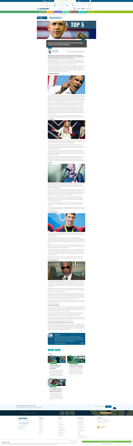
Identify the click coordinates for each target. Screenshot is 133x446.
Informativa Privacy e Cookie (82, 427)
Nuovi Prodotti (60, 422)
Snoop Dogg (57, 67)
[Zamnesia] (46, 9)
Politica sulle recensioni (81, 430)
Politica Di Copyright (81, 435)
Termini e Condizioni (81, 425)
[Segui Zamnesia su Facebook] (18, 426)
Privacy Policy (31, 408)
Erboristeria (40, 424)
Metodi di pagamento (81, 422)
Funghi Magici (41, 427)
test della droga (79, 249)
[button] (50, 52)
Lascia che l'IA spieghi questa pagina (76, 51)
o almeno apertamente (71, 107)
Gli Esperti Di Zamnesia (61, 432)
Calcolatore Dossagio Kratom (101, 422)
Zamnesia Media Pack (61, 429)
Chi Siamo (59, 425)
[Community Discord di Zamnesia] (22, 428)
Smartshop (40, 425)
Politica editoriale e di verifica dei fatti (83, 437)
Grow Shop (40, 429)
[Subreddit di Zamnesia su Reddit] (20, 428)
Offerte (40, 432)
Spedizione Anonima (61, 433)
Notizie (57, 350)
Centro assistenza (80, 419)
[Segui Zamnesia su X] (24, 426)
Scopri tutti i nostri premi (106, 412)
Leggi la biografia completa (60, 343)
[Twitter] (83, 343)
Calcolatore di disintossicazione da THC (102, 419)
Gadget (40, 430)
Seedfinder (59, 419)
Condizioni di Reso (80, 429)
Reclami (79, 433)
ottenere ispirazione (70, 142)
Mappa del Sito (60, 435)
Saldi (40, 433)
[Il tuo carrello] (90, 9)
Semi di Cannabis (41, 419)
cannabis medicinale (56, 187)
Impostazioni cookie (107, 443)
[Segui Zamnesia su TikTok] (18, 428)
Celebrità (51, 350)
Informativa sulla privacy (73, 441)
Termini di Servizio (36, 408)
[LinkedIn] (82, 343)
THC (52, 100)
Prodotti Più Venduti (61, 424)
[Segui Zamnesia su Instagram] (20, 426)
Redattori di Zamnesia (61, 430)
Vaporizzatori (41, 422)
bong (62, 239)
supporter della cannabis (52, 59)
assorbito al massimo (59, 100)
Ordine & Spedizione (80, 424)
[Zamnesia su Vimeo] (22, 426)
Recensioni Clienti (60, 427)
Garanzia (79, 432)
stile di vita (67, 258)
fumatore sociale (72, 193)
